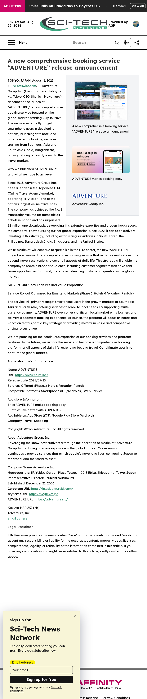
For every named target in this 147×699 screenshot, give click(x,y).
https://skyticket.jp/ (43, 494)
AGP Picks (12, 6)
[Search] (117, 42)
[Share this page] (136, 42)
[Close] (75, 616)
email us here (17, 518)
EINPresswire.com (22, 86)
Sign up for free (41, 679)
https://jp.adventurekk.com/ (52, 489)
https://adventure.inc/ (31, 375)
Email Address (22, 662)
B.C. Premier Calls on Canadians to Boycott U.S (58, 6)
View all (138, 6)
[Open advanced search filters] (126, 42)
